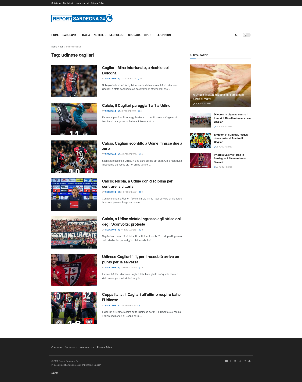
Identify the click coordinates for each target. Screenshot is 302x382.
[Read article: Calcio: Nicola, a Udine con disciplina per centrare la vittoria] (74, 194)
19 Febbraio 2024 (128, 229)
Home (55, 35)
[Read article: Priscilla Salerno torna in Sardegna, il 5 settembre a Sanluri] (200, 160)
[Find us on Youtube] (226, 361)
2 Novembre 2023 (129, 305)
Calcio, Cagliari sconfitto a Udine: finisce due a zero (142, 145)
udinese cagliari (73, 46)
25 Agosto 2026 (203, 103)
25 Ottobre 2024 (128, 154)
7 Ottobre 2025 (128, 78)
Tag (61, 46)
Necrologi (116, 35)
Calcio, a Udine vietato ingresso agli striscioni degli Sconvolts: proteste (141, 221)
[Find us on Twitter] (235, 361)
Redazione (110, 78)
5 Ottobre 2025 (128, 110)
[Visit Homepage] (82, 18)
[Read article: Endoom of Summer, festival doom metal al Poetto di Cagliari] (200, 140)
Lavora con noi (82, 2)
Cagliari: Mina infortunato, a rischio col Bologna (135, 70)
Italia (86, 35)
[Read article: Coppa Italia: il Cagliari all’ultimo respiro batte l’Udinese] (74, 308)
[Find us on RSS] (249, 361)
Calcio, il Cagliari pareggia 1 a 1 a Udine (136, 105)
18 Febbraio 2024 (128, 267)
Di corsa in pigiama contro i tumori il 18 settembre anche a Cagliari (232, 118)
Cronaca (134, 35)
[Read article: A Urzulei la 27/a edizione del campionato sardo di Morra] (220, 85)
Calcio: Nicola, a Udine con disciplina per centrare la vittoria (137, 183)
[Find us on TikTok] (245, 361)
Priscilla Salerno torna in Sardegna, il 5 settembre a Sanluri (230, 158)
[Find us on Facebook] (231, 361)
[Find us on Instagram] (240, 361)
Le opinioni (164, 35)
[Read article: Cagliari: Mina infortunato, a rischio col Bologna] (74, 81)
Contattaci (68, 2)
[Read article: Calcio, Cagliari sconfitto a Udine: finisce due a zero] (74, 156)
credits (54, 372)
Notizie (99, 35)
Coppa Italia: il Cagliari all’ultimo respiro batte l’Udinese (141, 296)
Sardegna (69, 35)
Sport (148, 35)
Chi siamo (56, 2)
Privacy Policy (97, 2)
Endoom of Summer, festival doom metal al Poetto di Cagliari (231, 138)
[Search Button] (236, 34)
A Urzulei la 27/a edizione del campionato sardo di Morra (219, 96)
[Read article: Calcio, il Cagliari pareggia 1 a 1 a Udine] (74, 119)
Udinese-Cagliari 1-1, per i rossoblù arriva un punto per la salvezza (140, 259)
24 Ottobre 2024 (128, 191)
